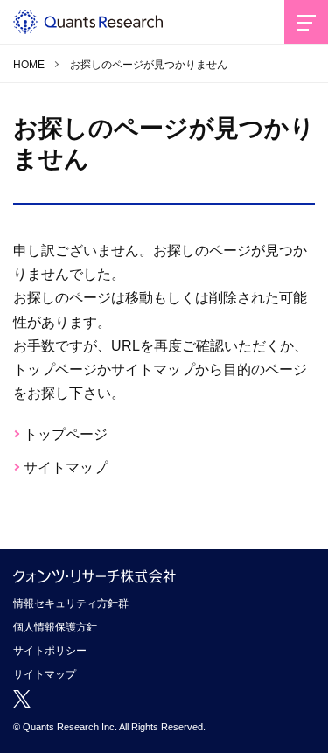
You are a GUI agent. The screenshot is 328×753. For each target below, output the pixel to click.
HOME (29, 65)
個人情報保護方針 (55, 627)
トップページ (66, 434)
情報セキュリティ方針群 (71, 603)
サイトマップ (66, 467)
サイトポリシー (50, 651)
